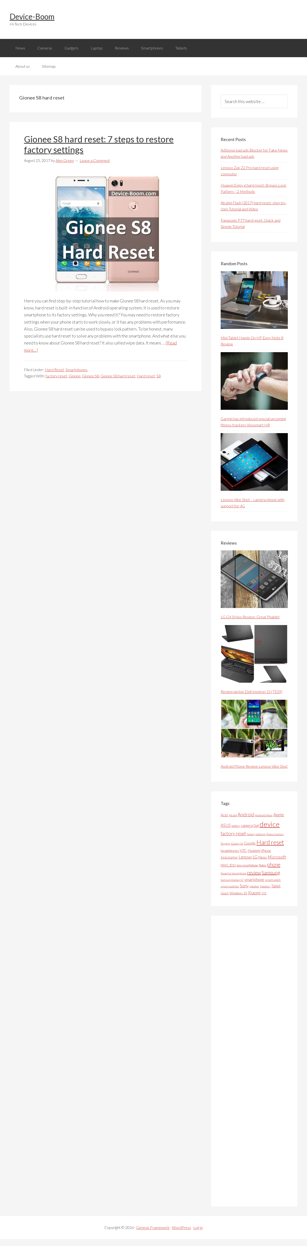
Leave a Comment (95, 160)
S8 (158, 376)
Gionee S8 (90, 376)
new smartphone (247, 865)
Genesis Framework (153, 1227)
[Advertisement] (257, 1061)
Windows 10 (238, 893)
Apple (278, 814)
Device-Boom (32, 16)
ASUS (226, 825)
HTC (243, 850)
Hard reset (146, 376)
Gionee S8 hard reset (117, 376)
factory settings (256, 834)
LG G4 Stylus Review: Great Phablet (250, 616)
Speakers (265, 886)
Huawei (254, 850)
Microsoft (277, 856)
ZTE (263, 893)
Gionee (75, 376)
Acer (224, 815)
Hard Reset (54, 369)
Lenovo (245, 856)
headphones (230, 850)
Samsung (271, 872)
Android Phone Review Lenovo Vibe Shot (254, 766)
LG (255, 856)
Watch (225, 893)
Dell (256, 826)
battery (235, 826)
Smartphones (76, 369)
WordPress (181, 1227)
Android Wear (264, 815)
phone (273, 864)
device (270, 824)
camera (247, 825)
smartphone (254, 879)
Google (250, 843)
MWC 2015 (228, 865)
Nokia (262, 865)
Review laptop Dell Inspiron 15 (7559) (251, 691)
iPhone (266, 850)
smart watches (230, 886)
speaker (254, 886)
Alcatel (233, 815)
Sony (244, 885)
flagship (225, 843)
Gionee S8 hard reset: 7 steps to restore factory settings (99, 144)
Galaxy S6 (237, 843)
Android (246, 814)
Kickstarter (229, 857)
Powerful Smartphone (233, 873)
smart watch (273, 880)
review (254, 872)
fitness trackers (275, 834)
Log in (198, 1227)
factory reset (56, 376)
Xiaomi (254, 892)
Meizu (262, 857)
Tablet (276, 886)
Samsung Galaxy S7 (232, 879)
